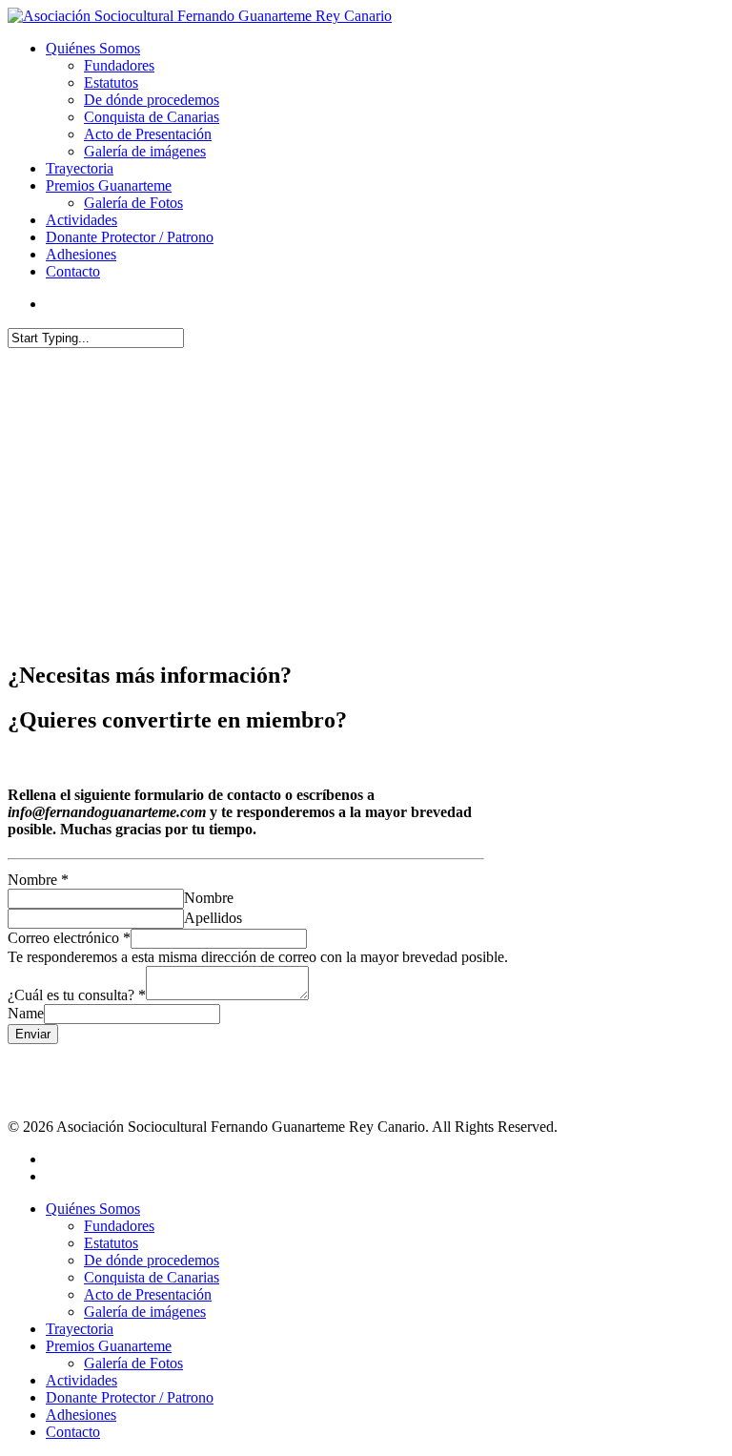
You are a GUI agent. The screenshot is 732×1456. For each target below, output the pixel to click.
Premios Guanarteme (109, 185)
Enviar (33, 1034)
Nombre (38, 880)
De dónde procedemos (151, 100)
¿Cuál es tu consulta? (77, 995)
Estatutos (111, 82)
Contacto (73, 271)
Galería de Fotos (133, 203)
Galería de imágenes (145, 151)
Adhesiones (81, 254)
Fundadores (119, 65)
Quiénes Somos (93, 48)
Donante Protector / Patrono (130, 237)
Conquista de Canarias (151, 117)
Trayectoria (79, 168)
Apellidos (213, 918)
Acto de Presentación (148, 134)
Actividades (81, 220)
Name (26, 1013)
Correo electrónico (69, 938)
